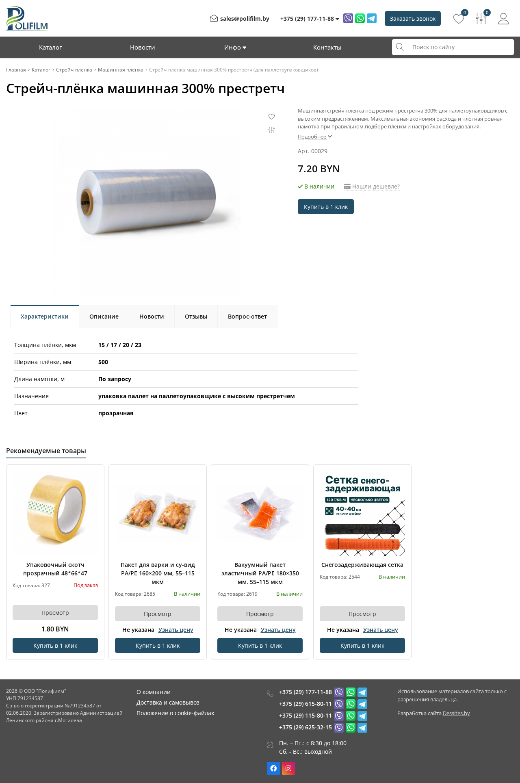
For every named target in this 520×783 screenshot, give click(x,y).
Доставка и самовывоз (167, 702)
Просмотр (55, 612)
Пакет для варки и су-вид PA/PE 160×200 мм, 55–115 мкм (158, 573)
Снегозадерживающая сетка (362, 564)
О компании (153, 692)
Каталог (50, 47)
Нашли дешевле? (375, 186)
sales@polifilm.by (244, 18)
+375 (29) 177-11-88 (305, 692)
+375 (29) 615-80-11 (305, 703)
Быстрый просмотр (55, 513)
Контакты (327, 47)
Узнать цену (175, 629)
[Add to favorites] (92, 476)
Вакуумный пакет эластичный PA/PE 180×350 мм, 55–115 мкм (260, 573)
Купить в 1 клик (326, 206)
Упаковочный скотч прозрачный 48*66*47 (55, 569)
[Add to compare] (92, 490)
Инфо (233, 47)
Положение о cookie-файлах (175, 713)
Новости (142, 47)
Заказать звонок (413, 18)
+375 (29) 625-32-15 (305, 727)
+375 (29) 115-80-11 (305, 715)
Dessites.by (456, 713)
